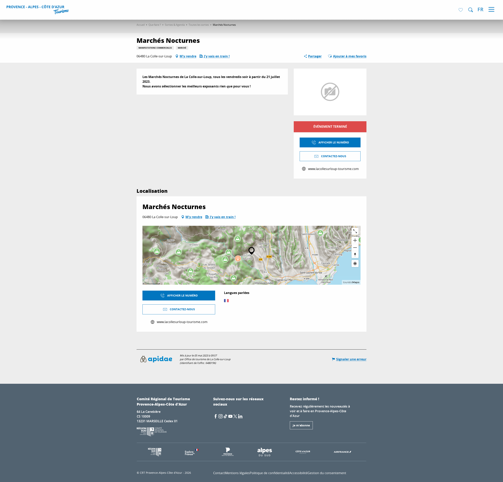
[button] (471, 10)
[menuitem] (38, 10)
